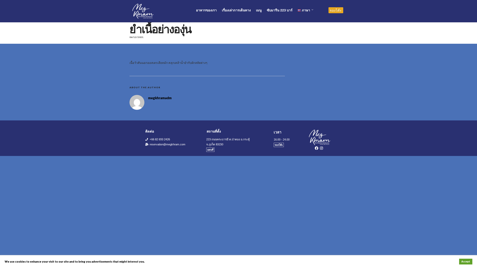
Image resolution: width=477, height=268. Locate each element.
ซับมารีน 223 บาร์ (280, 10)
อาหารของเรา (206, 10)
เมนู (259, 10)
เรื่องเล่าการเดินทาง (236, 10)
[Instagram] (322, 148)
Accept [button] (465, 261)
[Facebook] (317, 148)
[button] (335, 10)
